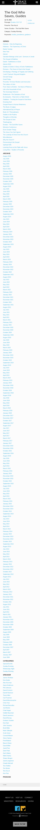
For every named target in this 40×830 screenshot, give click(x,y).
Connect (29, 798)
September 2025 (8, 184)
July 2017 (6, 428)
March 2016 (7, 468)
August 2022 (7, 277)
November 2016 (8, 448)
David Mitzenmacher (9, 700)
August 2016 (7, 456)
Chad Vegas (7, 710)
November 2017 (8, 418)
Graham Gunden (8, 720)
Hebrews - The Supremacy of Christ (14, 46)
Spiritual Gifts (7, 145)
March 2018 (7, 408)
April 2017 (6, 436)
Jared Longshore (8, 761)
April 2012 (6, 587)
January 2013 (7, 564)
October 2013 (7, 541)
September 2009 (8, 629)
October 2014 (7, 511)
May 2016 (6, 463)
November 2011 (8, 599)
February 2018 (7, 410)
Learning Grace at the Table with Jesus (15, 147)
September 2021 (8, 305)
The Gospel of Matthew (10, 59)
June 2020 (6, 342)
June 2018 (6, 400)
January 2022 (7, 294)
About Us (9, 798)
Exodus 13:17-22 (16, 22)
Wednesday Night (8, 669)
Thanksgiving (7, 122)
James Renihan (8, 677)
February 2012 (7, 592)
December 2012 (8, 566)
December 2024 (8, 206)
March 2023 (7, 259)
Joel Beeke (6, 708)
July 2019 (6, 368)
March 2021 (7, 320)
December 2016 (8, 446)
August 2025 (7, 186)
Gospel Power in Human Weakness (14, 104)
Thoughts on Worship (10, 117)
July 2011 (6, 607)
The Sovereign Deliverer (10, 92)
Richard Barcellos (8, 705)
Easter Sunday (7, 49)
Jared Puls (6, 748)
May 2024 (6, 224)
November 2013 (8, 539)
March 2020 (7, 347)
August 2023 (7, 247)
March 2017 (7, 438)
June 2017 (6, 430)
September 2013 (8, 544)
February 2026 (7, 171)
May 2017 (6, 433)
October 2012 (7, 571)
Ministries (8, 801)
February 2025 (7, 201)
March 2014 (7, 529)
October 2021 (7, 302)
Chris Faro (6, 703)
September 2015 (8, 483)
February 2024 (7, 232)
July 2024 (6, 219)
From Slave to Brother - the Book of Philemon (17, 87)
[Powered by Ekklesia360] (23, 816)
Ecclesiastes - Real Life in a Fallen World (16, 97)
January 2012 (7, 594)
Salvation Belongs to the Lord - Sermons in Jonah (18, 56)
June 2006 (6, 657)
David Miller (6, 745)
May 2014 (6, 524)
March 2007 (7, 652)
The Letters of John (9, 84)
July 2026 (6, 159)
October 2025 (7, 181)
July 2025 (6, 189)
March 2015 (7, 498)
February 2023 (7, 262)
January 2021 (7, 325)
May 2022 (6, 284)
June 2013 (6, 551)
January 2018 (7, 413)
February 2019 (7, 380)
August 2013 (7, 546)
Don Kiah (6, 723)
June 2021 (6, 312)
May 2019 (6, 373)
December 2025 (8, 176)
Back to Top (20, 824)
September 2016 (8, 453)
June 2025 (6, 191)
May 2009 (6, 639)
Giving (31, 801)
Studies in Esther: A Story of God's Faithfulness (18, 67)
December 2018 (8, 385)
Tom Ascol (6, 771)
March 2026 (7, 169)
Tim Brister (6, 768)
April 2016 (6, 466)
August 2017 (7, 425)
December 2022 (8, 267)
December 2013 (8, 536)
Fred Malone (7, 740)
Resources (21, 801)
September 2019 (8, 362)
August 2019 (7, 365)
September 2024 (8, 214)
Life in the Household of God (12, 89)
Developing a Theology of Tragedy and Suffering (18, 72)
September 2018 (8, 393)
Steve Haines (7, 738)
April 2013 (6, 556)
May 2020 (6, 345)
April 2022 (6, 287)
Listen (30, 20)
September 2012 (8, 574)
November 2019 (8, 357)
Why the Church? (8, 140)
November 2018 (8, 388)
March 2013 (7, 559)
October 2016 (7, 451)
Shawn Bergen (7, 758)
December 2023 (8, 237)
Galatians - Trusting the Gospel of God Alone (17, 99)
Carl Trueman (7, 698)
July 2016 (6, 458)
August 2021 (7, 307)
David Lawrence (8, 715)
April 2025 (6, 196)
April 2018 (6, 405)
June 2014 (6, 521)
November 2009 (8, 624)
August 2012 (7, 577)
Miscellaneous (7, 137)
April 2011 (6, 612)
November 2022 (8, 269)
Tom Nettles (7, 766)
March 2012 (7, 589)
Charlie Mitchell (8, 763)
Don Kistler (6, 680)
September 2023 (8, 244)
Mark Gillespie (7, 730)
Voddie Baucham (8, 713)
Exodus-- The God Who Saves (13, 124)
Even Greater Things (9, 129)
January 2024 (7, 234)
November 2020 (8, 330)
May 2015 (6, 493)
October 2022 (7, 272)
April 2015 (6, 496)
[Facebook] (17, 808)
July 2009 (6, 634)
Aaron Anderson (8, 685)
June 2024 (6, 221)
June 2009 (6, 637)
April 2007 (6, 650)
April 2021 (6, 317)
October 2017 (7, 420)
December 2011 (8, 597)
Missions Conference (10, 127)
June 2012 (6, 582)
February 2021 (7, 322)
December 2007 (8, 647)
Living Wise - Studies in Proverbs (13, 150)
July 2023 (6, 249)
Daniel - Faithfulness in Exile (12, 61)
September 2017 (8, 423)
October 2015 (7, 481)
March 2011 (6, 614)
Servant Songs (7, 77)
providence (20, 34)
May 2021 (6, 315)
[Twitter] (23, 808)
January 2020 (7, 352)
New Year (6, 51)
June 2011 (6, 609)
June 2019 (6, 370)
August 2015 (7, 486)
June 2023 (6, 252)
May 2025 (6, 194)
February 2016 (7, 471)
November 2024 (8, 209)
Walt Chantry (7, 755)
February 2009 (7, 642)
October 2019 (7, 360)
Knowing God (7, 102)
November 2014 (8, 509)
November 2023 (8, 239)
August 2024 (7, 216)
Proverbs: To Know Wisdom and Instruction (16, 82)
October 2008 (7, 645)
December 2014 (8, 506)
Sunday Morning (8, 671)
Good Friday (7, 79)
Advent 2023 (7, 64)
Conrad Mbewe (8, 735)
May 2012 (6, 584)
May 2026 (6, 164)
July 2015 (6, 488)
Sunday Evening (8, 666)
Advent (5, 54)
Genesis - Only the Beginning (12, 44)
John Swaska (7, 725)
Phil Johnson (7, 688)
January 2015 (7, 503)
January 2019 (7, 383)
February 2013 (7, 561)
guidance (28, 34)
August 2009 (7, 632)
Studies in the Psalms (10, 114)
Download (31, 23)
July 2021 (6, 310)
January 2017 (7, 443)
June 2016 (6, 461)
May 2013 (6, 554)
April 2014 (6, 526)
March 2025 (7, 199)
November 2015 (8, 478)
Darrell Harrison (8, 693)
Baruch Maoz (7, 743)
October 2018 (7, 390)
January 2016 (7, 473)
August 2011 (7, 604)
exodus (14, 34)
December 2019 (8, 355)
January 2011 (7, 617)
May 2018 (6, 403)
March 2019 (7, 378)
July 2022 (6, 279)
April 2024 (6, 226)
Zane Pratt (6, 750)
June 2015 (6, 491)
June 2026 (6, 161)
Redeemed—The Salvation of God (14, 94)
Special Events (8, 663)
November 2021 (8, 300)
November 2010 (8, 619)
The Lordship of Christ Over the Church (15, 134)
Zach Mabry (7, 753)
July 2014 (6, 519)
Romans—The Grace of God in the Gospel (16, 69)
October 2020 (7, 332)
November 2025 (8, 179)
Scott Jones (7, 733)
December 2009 (8, 622)
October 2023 (7, 242)
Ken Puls (6, 773)
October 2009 (7, 627)
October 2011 (7, 602)
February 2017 (7, 441)
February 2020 (7, 350)
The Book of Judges (9, 107)
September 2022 (8, 274)
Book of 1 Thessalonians (11, 112)
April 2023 (6, 257)
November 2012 (8, 569)
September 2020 (8, 335)
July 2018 (6, 398)
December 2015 (8, 476)
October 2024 (7, 211)
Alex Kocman (7, 682)
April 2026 (6, 166)
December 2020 (8, 327)
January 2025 (7, 204)
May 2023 (6, 254)
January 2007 (7, 655)
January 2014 (7, 534)
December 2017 (8, 415)
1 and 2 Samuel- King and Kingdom (14, 74)
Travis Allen (6, 695)
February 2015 (7, 501)
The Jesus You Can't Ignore (12, 132)
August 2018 (7, 395)
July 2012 (6, 579)
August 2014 (7, 516)
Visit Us (19, 798)
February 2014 (7, 531)
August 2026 (7, 156)
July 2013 (6, 549)
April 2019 (6, 375)
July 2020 (6, 340)
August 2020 (7, 337)
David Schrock (7, 690)
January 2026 (7, 174)
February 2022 (7, 292)
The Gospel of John (9, 119)
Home (5, 784)
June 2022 (6, 282)
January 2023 (7, 264)
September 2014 (8, 514)
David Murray (7, 718)
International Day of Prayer (11, 109)
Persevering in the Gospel (11, 142)
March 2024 (7, 229)
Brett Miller (6, 728)
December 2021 (8, 297)
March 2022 (7, 289)
